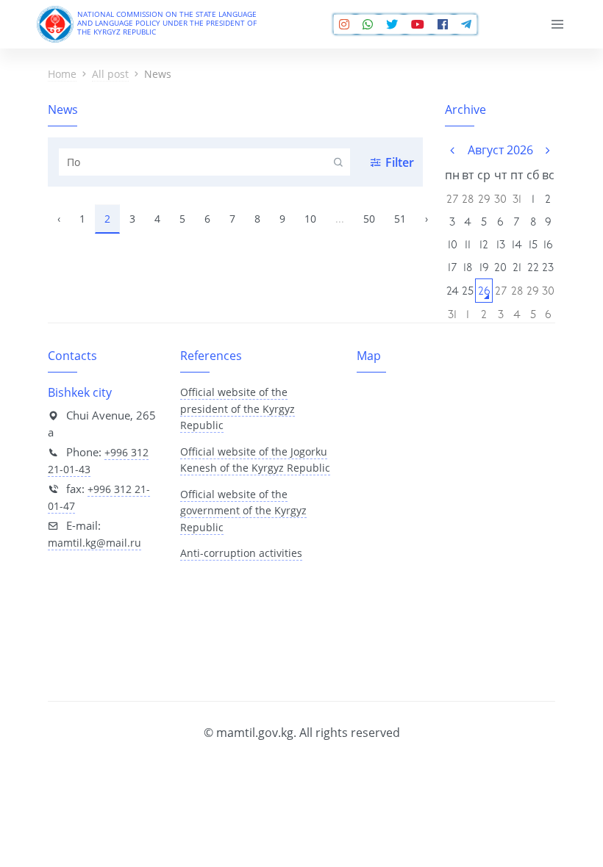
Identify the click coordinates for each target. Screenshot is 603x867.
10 (310, 219)
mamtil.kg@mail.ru (94, 543)
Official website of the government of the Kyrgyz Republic (243, 510)
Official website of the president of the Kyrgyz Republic (237, 408)
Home (62, 74)
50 (369, 219)
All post (110, 74)
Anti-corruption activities (241, 553)
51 (400, 219)
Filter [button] (399, 162)
